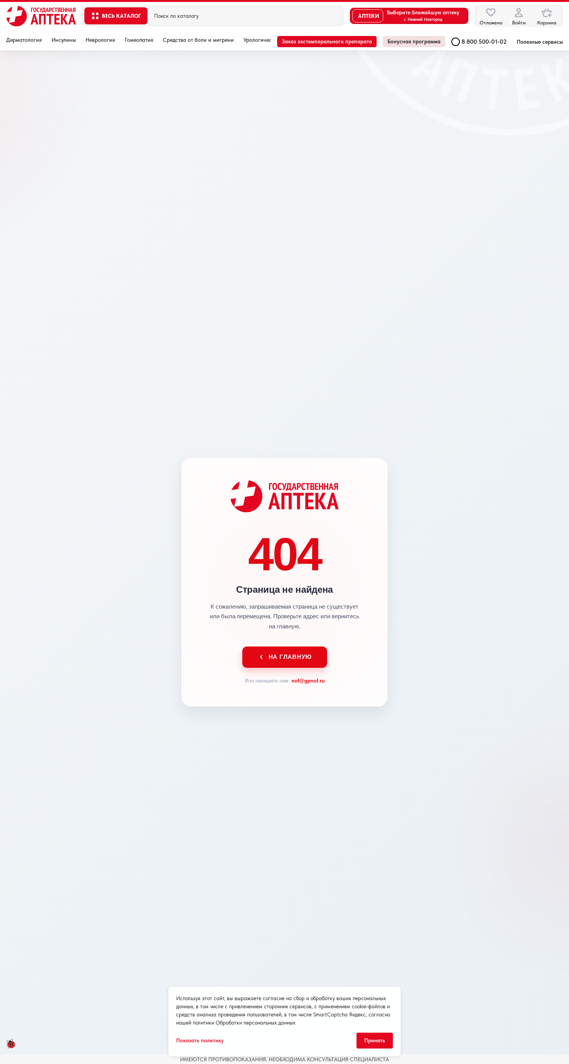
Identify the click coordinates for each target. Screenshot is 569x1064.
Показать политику (200, 1040)
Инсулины (63, 40)
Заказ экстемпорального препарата (327, 41)
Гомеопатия (139, 40)
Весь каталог (121, 16)
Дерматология (24, 40)
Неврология (100, 40)
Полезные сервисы (540, 41)
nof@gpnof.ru (308, 681)
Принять (374, 1040)
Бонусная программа (413, 41)
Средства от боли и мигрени (198, 40)
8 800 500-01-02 (484, 41)
